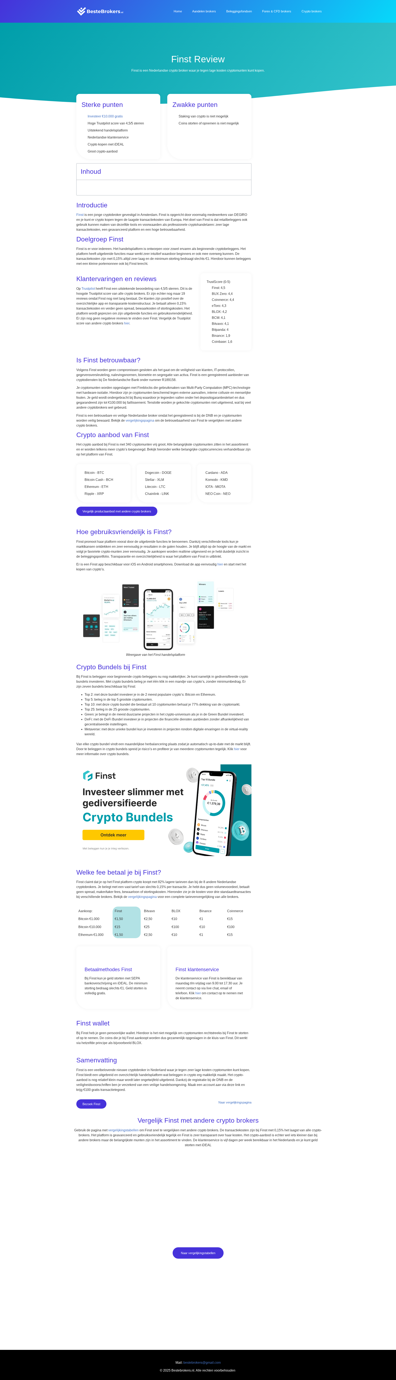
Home (178, 11)
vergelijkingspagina (140, 420)
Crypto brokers (312, 11)
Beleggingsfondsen (239, 11)
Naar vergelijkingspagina (234, 1102)
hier (126, 323)
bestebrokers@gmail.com (202, 1362)
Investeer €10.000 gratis (105, 116)
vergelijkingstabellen (123, 1130)
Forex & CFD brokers (276, 11)
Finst (80, 214)
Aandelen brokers (204, 11)
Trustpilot (88, 288)
